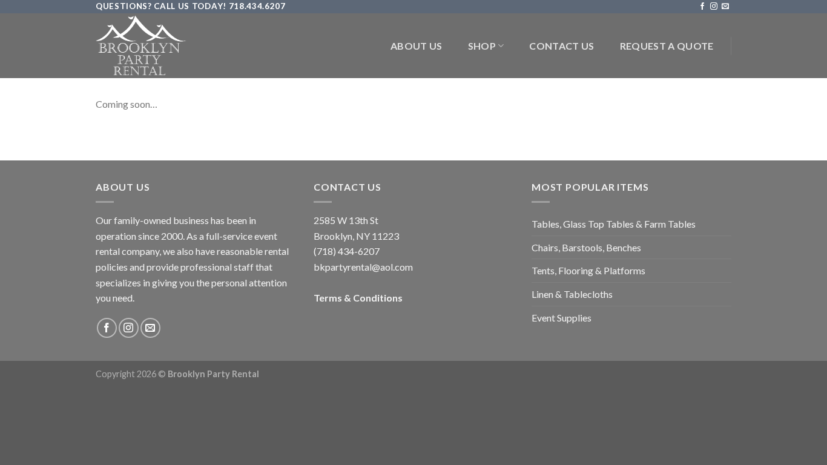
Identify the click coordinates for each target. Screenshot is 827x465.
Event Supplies (561, 317)
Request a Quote (667, 45)
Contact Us (561, 45)
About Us (416, 45)
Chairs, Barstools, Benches (586, 247)
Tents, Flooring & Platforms (588, 270)
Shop (482, 45)
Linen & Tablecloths (572, 294)
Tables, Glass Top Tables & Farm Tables (614, 223)
